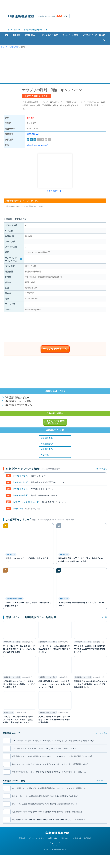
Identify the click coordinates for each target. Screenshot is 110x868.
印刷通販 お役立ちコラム (18, 405)
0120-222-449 (33, 134)
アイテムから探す (50, 34)
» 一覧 (104, 617)
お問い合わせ (53, 838)
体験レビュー (31, 34)
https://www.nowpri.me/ (37, 145)
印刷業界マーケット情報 (17, 401)
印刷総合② (47, 444)
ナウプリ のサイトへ (55, 348)
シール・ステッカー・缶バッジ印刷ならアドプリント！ (27, 30)
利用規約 (87, 838)
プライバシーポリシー (37, 838)
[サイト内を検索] (104, 40)
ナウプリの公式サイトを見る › (36, 96)
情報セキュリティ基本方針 (71, 838)
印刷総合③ (47, 449)
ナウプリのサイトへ (55, 191)
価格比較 (16, 34)
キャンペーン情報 (70, 34)
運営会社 (22, 838)
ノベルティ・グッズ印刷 (94, 34)
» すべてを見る (101, 469)
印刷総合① (47, 438)
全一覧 (45, 455)
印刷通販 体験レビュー (17, 397)
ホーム (6, 35)
